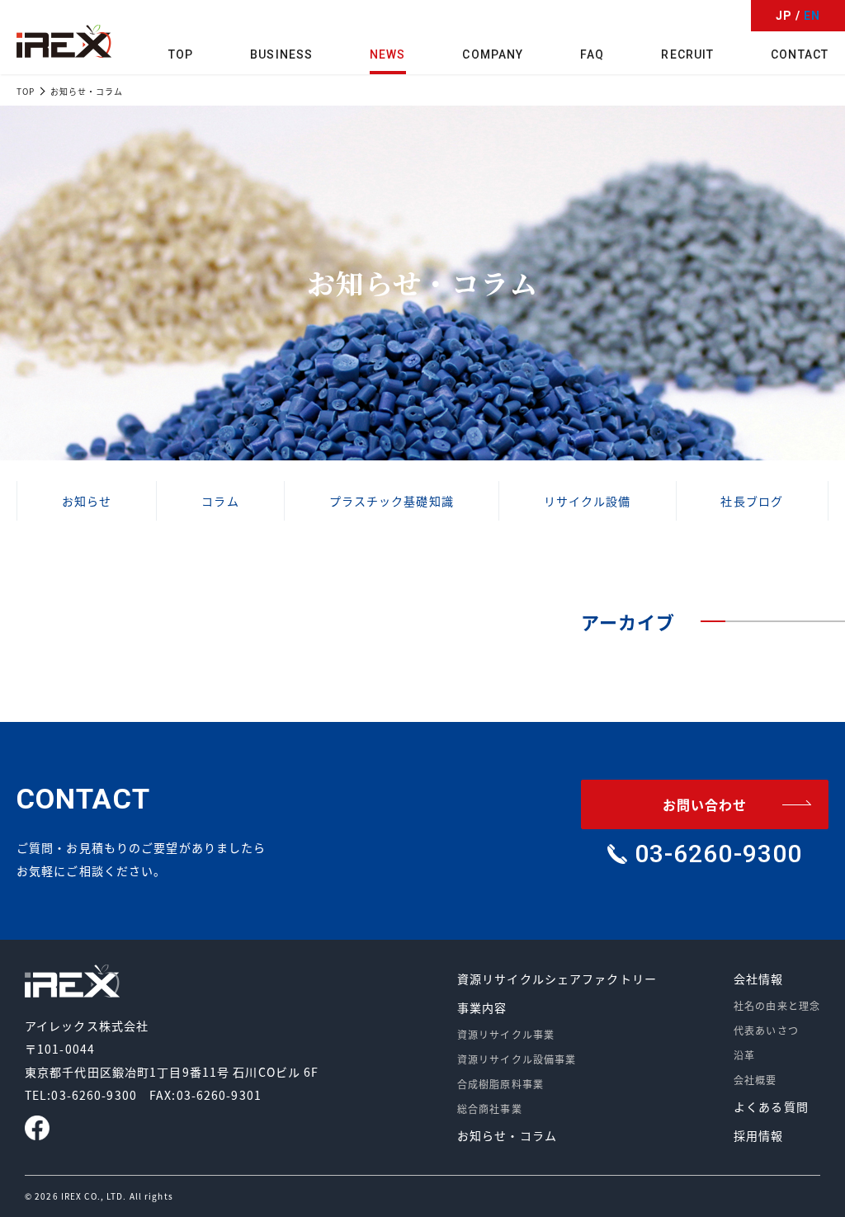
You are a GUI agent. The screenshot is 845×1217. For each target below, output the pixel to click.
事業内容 (482, 1007)
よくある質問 (771, 1106)
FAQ (592, 54)
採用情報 (758, 1135)
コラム (219, 501)
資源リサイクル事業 (506, 1034)
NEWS (387, 54)
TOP (180, 54)
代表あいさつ (766, 1030)
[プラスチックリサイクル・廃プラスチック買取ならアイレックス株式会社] (64, 41)
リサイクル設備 (587, 501)
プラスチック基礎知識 (391, 501)
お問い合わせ (705, 804)
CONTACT (799, 54)
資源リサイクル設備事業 (516, 1059)
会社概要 (755, 1080)
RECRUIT (687, 54)
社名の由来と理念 (777, 1005)
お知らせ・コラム (507, 1135)
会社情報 (758, 978)
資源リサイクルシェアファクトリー (557, 978)
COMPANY (492, 54)
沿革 (744, 1055)
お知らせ (86, 501)
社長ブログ (751, 501)
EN (812, 15)
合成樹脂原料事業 (500, 1084)
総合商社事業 (489, 1108)
